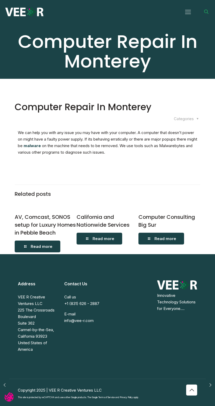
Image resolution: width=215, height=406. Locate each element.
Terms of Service (106, 397)
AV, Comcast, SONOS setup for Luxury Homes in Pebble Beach (45, 224)
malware (32, 145)
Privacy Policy (126, 397)
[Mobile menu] (188, 11)
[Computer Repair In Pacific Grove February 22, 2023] (210, 385)
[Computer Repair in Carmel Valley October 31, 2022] (4, 385)
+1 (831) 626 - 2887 (81, 303)
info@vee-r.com (79, 320)
